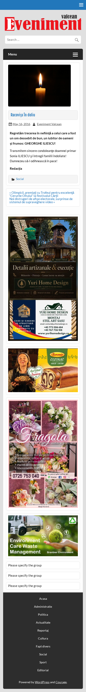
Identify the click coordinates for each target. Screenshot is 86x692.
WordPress (42, 682)
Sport (43, 662)
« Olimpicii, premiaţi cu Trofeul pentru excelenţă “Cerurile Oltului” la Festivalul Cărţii (41, 194)
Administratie (43, 606)
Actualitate (43, 622)
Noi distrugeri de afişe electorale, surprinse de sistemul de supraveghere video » (41, 200)
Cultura (43, 638)
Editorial (43, 670)
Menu (12, 54)
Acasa (43, 598)
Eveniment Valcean (49, 124)
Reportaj (43, 630)
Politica (43, 614)
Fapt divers (43, 646)
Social (20, 179)
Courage (61, 682)
